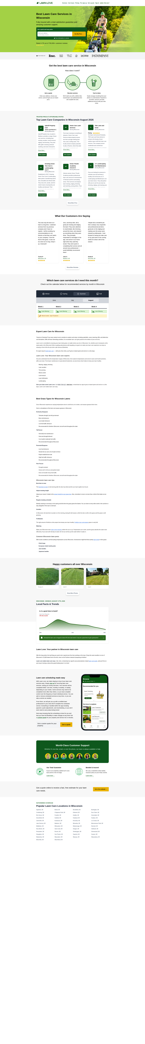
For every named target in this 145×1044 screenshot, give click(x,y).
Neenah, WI (94, 826)
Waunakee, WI (58, 837)
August (90, 300)
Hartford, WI (58, 818)
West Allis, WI (40, 839)
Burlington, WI (95, 809)
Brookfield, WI (76, 809)
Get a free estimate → (101, 789)
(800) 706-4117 (104, 3)
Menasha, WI (76, 823)
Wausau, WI (76, 837)
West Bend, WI (59, 839)
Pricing (77, 3)
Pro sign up (83, 3)
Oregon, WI (76, 828)
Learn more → (51, 775)
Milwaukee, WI (58, 826)
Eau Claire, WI (95, 812)
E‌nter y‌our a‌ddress (42, 33)
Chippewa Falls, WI (60, 812)
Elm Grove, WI (40, 815)
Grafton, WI (76, 815)
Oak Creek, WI (58, 828)
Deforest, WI (76, 812)
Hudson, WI (94, 818)
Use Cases (71, 3)
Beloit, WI (57, 809)
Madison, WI (58, 823)
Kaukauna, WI (58, 820)
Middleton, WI (40, 826)
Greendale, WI (95, 815)
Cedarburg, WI (40, 812)
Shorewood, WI (95, 831)
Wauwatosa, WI (95, 837)
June (54, 300)
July (72, 300)
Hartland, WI (76, 818)
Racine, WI (57, 831)
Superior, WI (76, 834)
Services (64, 3)
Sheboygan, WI (77, 831)
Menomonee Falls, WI (97, 823)
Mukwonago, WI (77, 826)
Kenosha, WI (76, 820)
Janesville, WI (40, 820)
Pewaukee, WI (40, 831)
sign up (52, 683)
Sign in (97, 3)
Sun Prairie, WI (59, 834)
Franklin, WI (58, 815)
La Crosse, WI (95, 820)
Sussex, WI (94, 834)
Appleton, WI (39, 809)
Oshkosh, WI (94, 828)
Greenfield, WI (40, 818)
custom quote (41, 717)
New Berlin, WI (40, 828)
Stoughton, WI (40, 834)
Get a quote (91, 3)
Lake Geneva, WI (40, 823)
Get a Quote (42, 154)
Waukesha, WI (40, 837)
